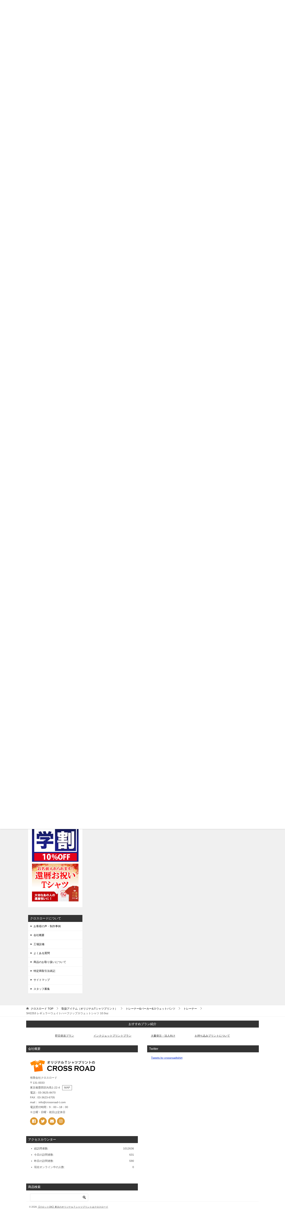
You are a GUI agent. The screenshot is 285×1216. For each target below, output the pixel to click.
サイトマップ (42, 979)
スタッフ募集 (42, 988)
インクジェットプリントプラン (112, 1035)
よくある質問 (42, 953)
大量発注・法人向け (163, 1035)
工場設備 (39, 944)
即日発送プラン (64, 1035)
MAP (67, 1087)
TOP (42, 1008)
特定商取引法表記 (44, 970)
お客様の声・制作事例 (47, 926)
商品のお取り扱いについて (50, 962)
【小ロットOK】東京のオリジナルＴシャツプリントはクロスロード (72, 1207)
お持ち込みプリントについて (212, 1035)
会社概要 (39, 935)
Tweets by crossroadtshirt (166, 1057)
